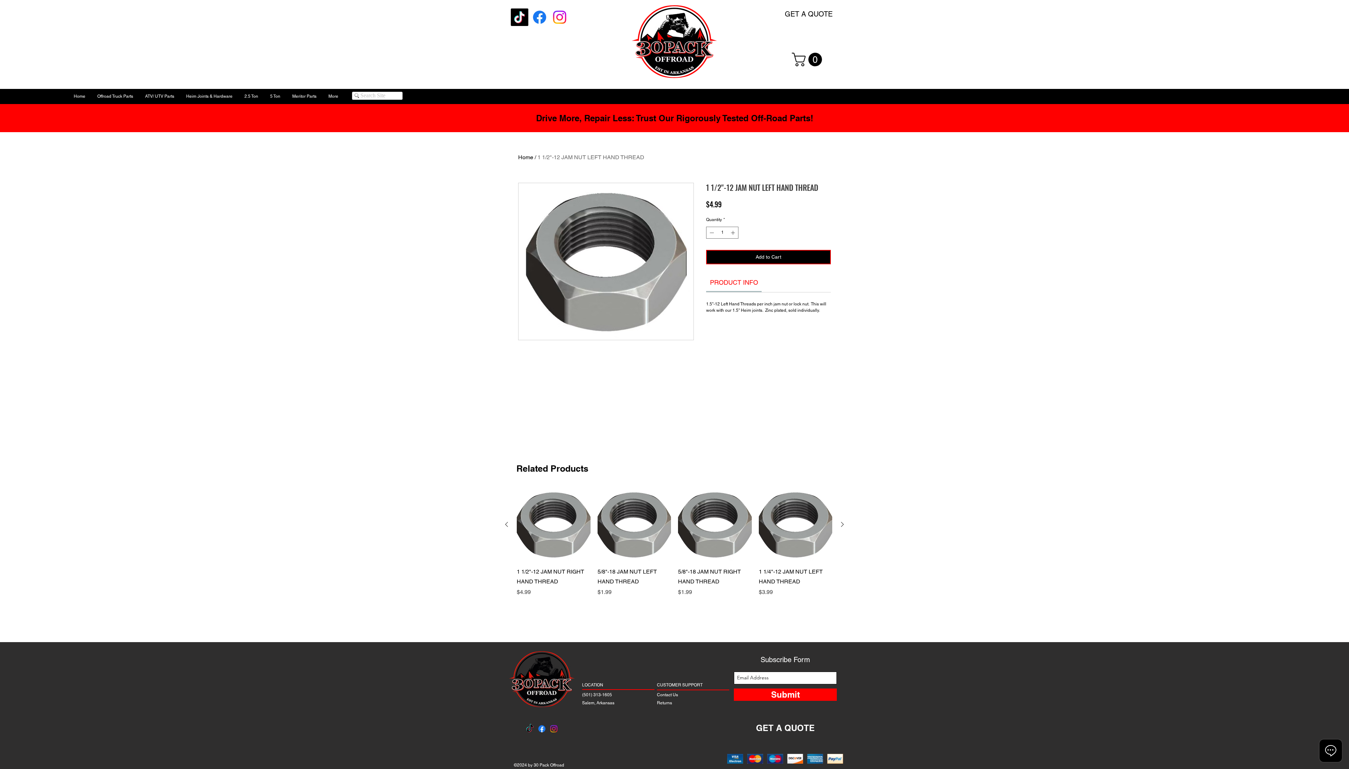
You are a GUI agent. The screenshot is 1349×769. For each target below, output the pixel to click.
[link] (734, 282)
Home (525, 157)
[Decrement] (711, 232)
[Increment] (733, 232)
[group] (674, 557)
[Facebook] (539, 17)
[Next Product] (842, 524)
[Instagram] (559, 17)
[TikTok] (519, 17)
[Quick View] (554, 525)
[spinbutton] (722, 232)
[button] (808, 59)
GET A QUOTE (809, 14)
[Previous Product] (506, 524)
